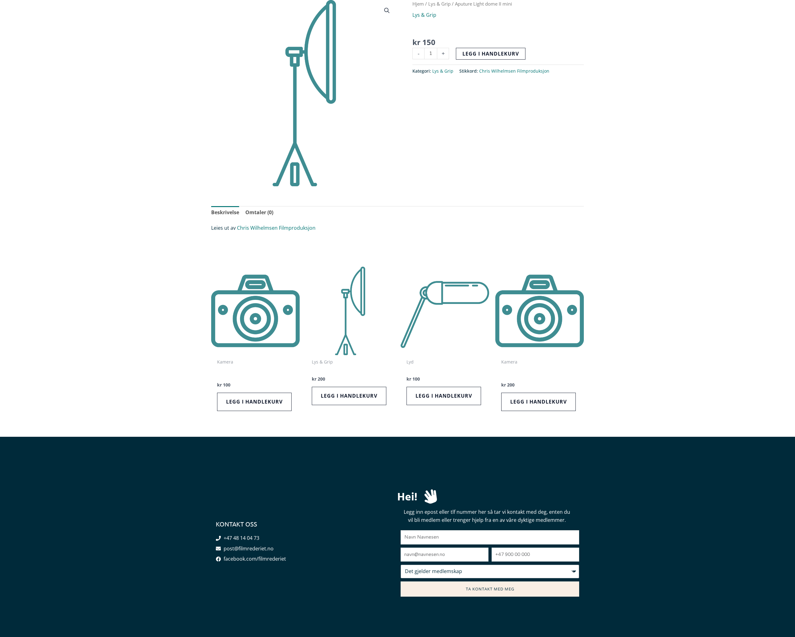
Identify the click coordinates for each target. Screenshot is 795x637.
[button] (758, 22)
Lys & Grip (439, 4)
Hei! (407, 496)
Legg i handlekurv (490, 53)
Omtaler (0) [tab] (259, 212)
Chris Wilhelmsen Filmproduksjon (514, 71)
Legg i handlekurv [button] (254, 401)
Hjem (418, 4)
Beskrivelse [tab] (225, 212)
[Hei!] (431, 497)
